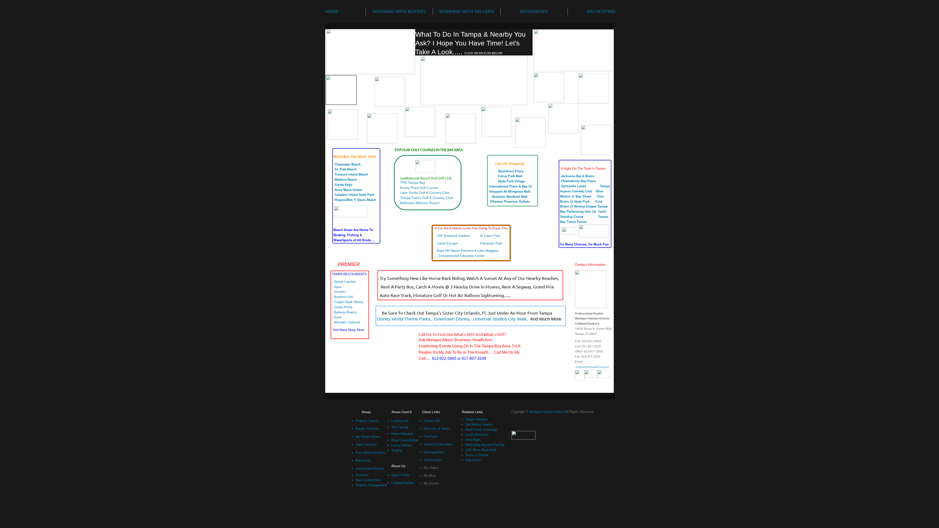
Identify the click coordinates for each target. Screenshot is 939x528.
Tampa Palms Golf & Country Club (427, 198)
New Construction (368, 480)
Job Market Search (478, 424)
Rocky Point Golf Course (419, 188)
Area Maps (473, 439)
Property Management (371, 485)
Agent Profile (400, 475)
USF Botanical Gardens (453, 236)
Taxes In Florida (476, 455)
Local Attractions (477, 434)
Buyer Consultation (404, 440)
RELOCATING (601, 11)
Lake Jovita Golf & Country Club (424, 193)
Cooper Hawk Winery (348, 302)
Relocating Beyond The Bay (485, 445)
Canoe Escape (447, 243)
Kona (339, 317)
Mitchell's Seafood (347, 322)
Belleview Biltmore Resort (419, 203)
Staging (396, 450)
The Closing (399, 427)
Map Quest (473, 460)
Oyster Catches (345, 282)
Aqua (338, 287)
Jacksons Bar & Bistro (577, 176)
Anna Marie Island (349, 190)
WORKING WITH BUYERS (399, 11)
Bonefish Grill (344, 297)
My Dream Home (368, 437)
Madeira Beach (346, 179)
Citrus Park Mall (512, 176)
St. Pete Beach (346, 169)
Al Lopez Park (490, 236)
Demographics (434, 452)
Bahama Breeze (347, 312)
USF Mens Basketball (480, 450)
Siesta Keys (346, 185)
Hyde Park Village (512, 181)
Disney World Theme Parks (403, 319)
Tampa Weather (476, 419)
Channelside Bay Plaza (578, 181)
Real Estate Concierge (481, 429)
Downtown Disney (451, 319)
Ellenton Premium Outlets (510, 201)
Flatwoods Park (491, 243)
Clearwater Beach (348, 164)
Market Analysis (374, 452)
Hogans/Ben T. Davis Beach (355, 200)
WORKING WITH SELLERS (466, 11)
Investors (362, 475)
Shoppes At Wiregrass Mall (509, 191)
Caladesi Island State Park (354, 195)
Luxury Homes (401, 445)
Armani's (340, 292)
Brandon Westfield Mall (510, 196)
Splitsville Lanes (576, 186)
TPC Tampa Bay (413, 183)
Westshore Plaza (511, 171)
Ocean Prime (344, 307)
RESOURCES (534, 11)
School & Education (438, 444)
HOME (332, 11)
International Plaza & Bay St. (511, 186)
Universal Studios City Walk (499, 319)
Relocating (363, 460)
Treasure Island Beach (352, 174)
